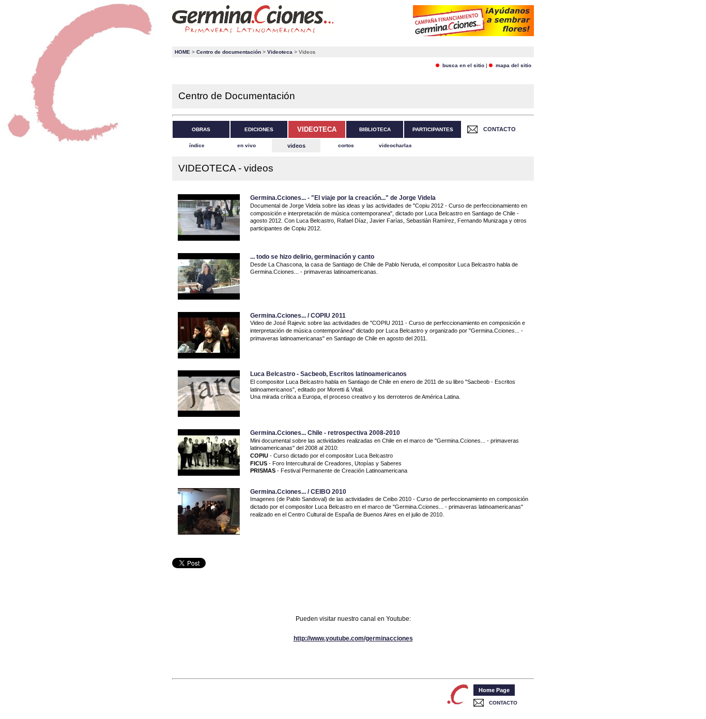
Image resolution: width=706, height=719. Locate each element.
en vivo (246, 145)
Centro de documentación (228, 52)
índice (197, 145)
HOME (182, 52)
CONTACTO (499, 129)
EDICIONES (258, 129)
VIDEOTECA (316, 129)
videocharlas (395, 145)
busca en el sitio (461, 65)
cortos (346, 145)
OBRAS (201, 129)
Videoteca (280, 52)
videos (296, 146)
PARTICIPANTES (432, 129)
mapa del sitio (512, 65)
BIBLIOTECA (375, 129)
